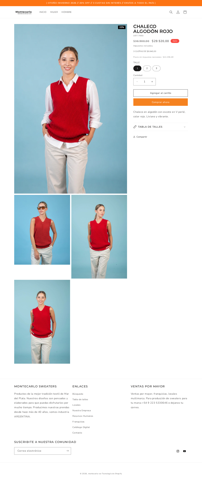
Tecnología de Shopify (112, 473)
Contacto (77, 432)
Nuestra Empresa (81, 410)
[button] (171, 12)
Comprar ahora (160, 102)
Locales (76, 404)
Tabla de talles (80, 399)
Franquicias (78, 421)
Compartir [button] (142, 136)
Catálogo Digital (81, 427)
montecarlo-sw (94, 473)
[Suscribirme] (67, 450)
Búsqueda (77, 393)
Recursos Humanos (82, 416)
